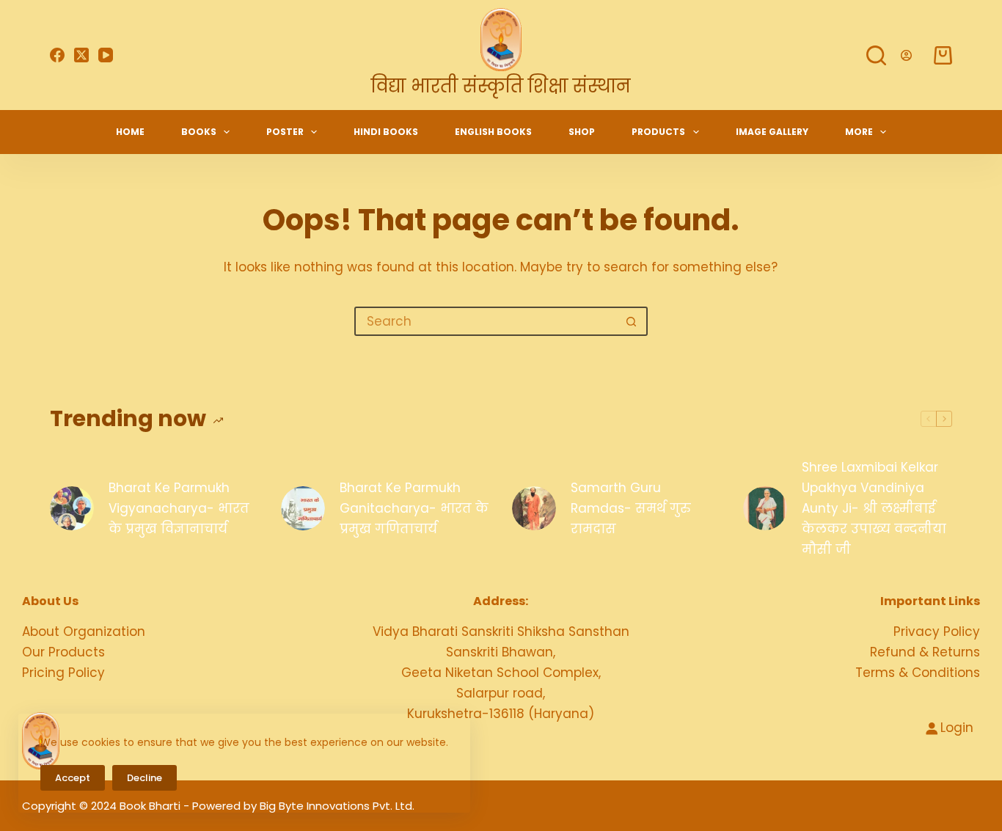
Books (198, 131)
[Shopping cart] (943, 55)
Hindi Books (386, 131)
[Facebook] (57, 55)
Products (658, 131)
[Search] (876, 55)
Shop (581, 131)
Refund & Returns (925, 652)
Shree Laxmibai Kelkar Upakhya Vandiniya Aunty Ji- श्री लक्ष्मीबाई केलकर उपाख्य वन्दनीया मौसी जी (874, 508)
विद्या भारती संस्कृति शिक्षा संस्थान (500, 86)
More (859, 131)
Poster (285, 131)
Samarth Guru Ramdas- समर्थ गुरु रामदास (630, 508)
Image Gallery (772, 131)
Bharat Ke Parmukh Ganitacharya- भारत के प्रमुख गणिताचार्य (414, 508)
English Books (493, 131)
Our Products (63, 652)
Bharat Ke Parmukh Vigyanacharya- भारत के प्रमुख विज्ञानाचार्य (179, 508)
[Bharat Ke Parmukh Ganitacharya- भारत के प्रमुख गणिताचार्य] (303, 508)
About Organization (83, 631)
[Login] (906, 55)
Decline (144, 778)
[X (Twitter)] (81, 55)
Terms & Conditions (917, 672)
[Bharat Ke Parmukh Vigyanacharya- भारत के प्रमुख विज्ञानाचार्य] (72, 508)
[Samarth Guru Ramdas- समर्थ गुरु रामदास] (534, 508)
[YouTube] (105, 55)
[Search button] (631, 321)
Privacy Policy (936, 631)
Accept (72, 778)
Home (130, 131)
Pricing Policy (63, 672)
